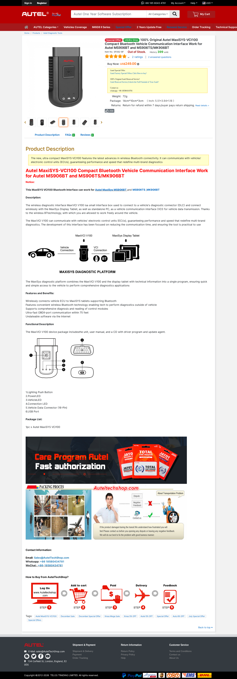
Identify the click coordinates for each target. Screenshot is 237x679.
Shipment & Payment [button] (84, 645)
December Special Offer (89, 616)
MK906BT (153, 189)
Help (193, 3)
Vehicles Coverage (75, 27)
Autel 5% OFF (147, 616)
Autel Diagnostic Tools (52, 33)
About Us (174, 658)
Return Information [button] (131, 645)
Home (26, 33)
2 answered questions (159, 57)
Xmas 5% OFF (130, 616)
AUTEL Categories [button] (45, 27)
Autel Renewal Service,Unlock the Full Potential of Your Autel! (134, 82)
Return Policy (127, 651)
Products (36, 33)
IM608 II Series (101, 27)
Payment (77, 654)
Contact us (174, 654)
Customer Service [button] (179, 645)
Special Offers (34, 620)
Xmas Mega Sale (112, 616)
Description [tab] (47, 134)
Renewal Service (177, 27)
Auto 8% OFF (178, 616)
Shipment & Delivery (83, 651)
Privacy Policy (128, 654)
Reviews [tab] (86, 134)
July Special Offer (197, 616)
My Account (177, 3)
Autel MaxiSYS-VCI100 (46, 616)
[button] (25, 122)
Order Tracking (201, 27)
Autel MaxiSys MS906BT (111, 189)
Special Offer (123, 27)
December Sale (68, 616)
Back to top (204, 627)
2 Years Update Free (149, 27)
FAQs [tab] (69, 134)
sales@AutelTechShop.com (50, 651)
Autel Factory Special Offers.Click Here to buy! (128, 73)
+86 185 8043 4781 (155, 3)
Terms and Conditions (180, 651)
